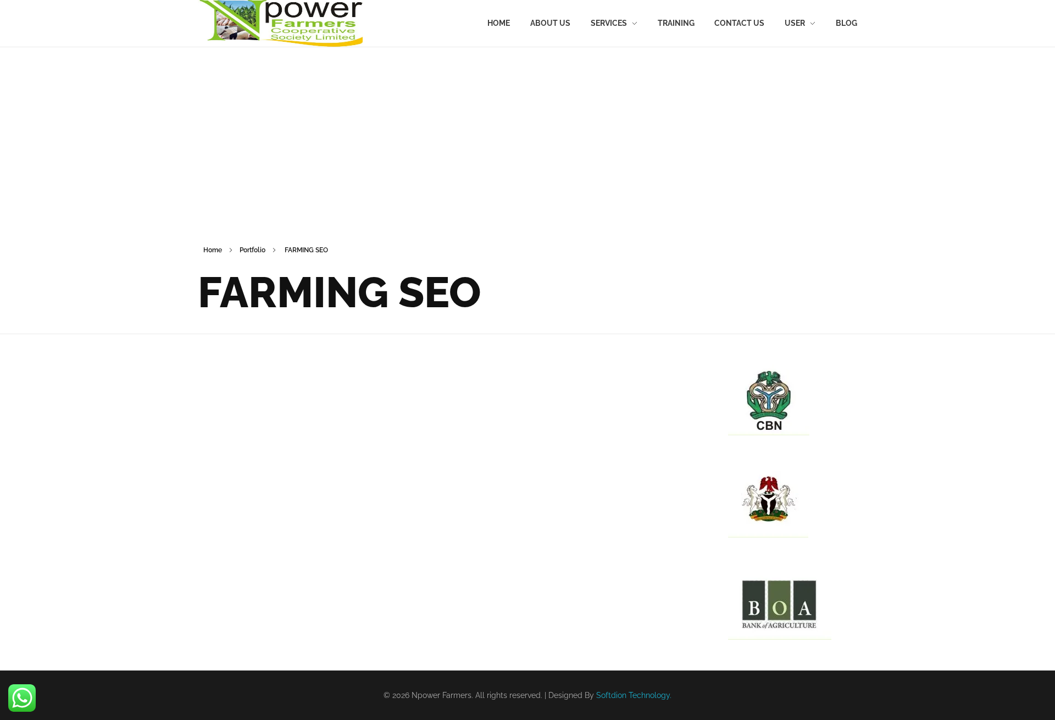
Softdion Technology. (633, 695)
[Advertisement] (527, 131)
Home (212, 250)
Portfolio (252, 250)
